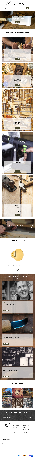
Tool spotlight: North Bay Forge (11, 337)
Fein (17, 165)
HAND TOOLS (17, 118)
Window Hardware (17, 79)
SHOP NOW (17, 23)
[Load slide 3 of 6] (17, 28)
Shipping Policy (16, 427)
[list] (17, 259)
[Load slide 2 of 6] (15, 28)
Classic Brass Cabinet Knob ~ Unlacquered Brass (17, 265)
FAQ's (14, 432)
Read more (6, 310)
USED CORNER (17, 205)
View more (17, 58)
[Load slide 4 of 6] (18, 28)
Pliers (17, 124)
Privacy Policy (16, 425)
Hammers (17, 120)
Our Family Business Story (10, 370)
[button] (1, 8)
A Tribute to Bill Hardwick (10, 304)
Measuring (17, 123)
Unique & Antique (17, 210)
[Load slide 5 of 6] (19, 28)
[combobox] (16, 8)
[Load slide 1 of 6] (14, 28)
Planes (17, 53)
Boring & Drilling (17, 122)
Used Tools (17, 207)
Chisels (17, 52)
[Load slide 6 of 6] (20, 28)
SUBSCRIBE (29, 417)
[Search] (27, 8)
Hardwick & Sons (11, 456)
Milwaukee (17, 166)
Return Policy (16, 430)
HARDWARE (17, 76)
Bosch (17, 168)
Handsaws (17, 54)
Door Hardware (17, 80)
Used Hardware (17, 208)
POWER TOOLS (17, 162)
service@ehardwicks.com (26, 425)
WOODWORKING (17, 50)
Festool (17, 164)
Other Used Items (17, 211)
